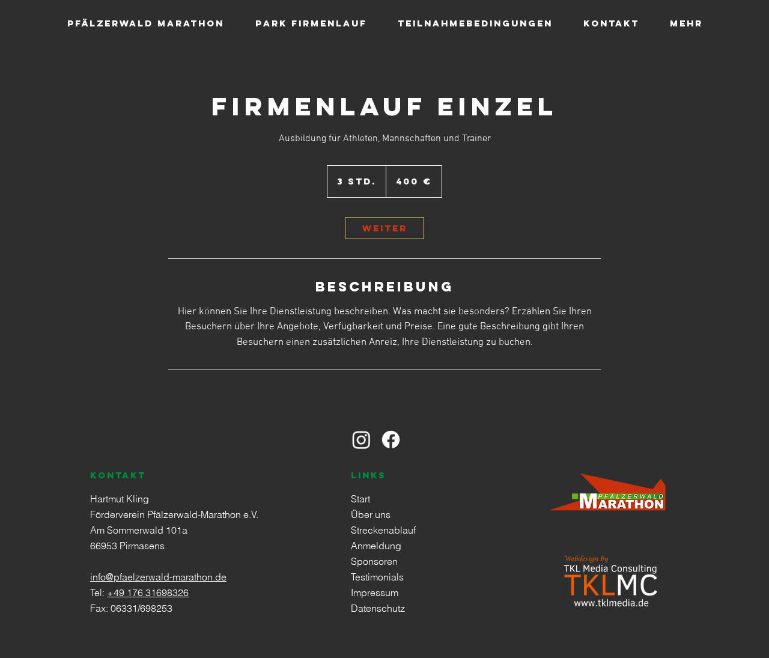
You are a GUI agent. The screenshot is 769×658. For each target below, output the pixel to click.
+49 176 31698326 (148, 592)
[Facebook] (391, 439)
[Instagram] (361, 439)
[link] (384, 228)
